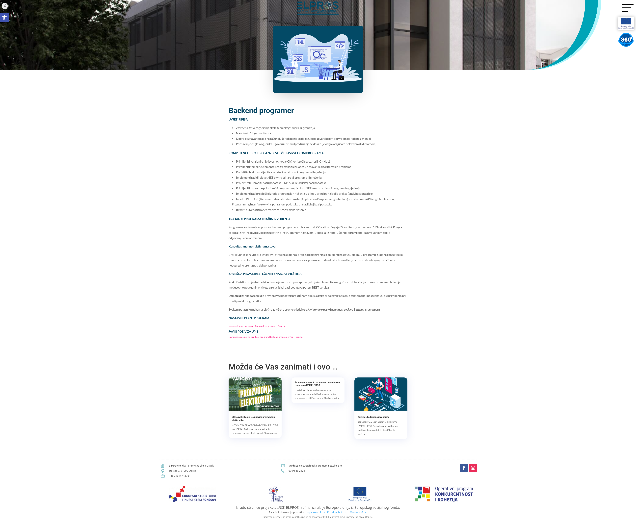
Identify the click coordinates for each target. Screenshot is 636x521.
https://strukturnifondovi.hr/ (324, 512)
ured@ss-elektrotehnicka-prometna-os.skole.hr (315, 465)
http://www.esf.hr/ (355, 512)
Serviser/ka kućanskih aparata (374, 417)
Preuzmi (282, 326)
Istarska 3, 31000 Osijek (182, 470)
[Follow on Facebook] (464, 468)
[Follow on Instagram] (473, 468)
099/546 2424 (297, 470)
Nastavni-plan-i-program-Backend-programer (252, 326)
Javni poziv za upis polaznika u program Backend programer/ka (261, 336)
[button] (4, 17)
